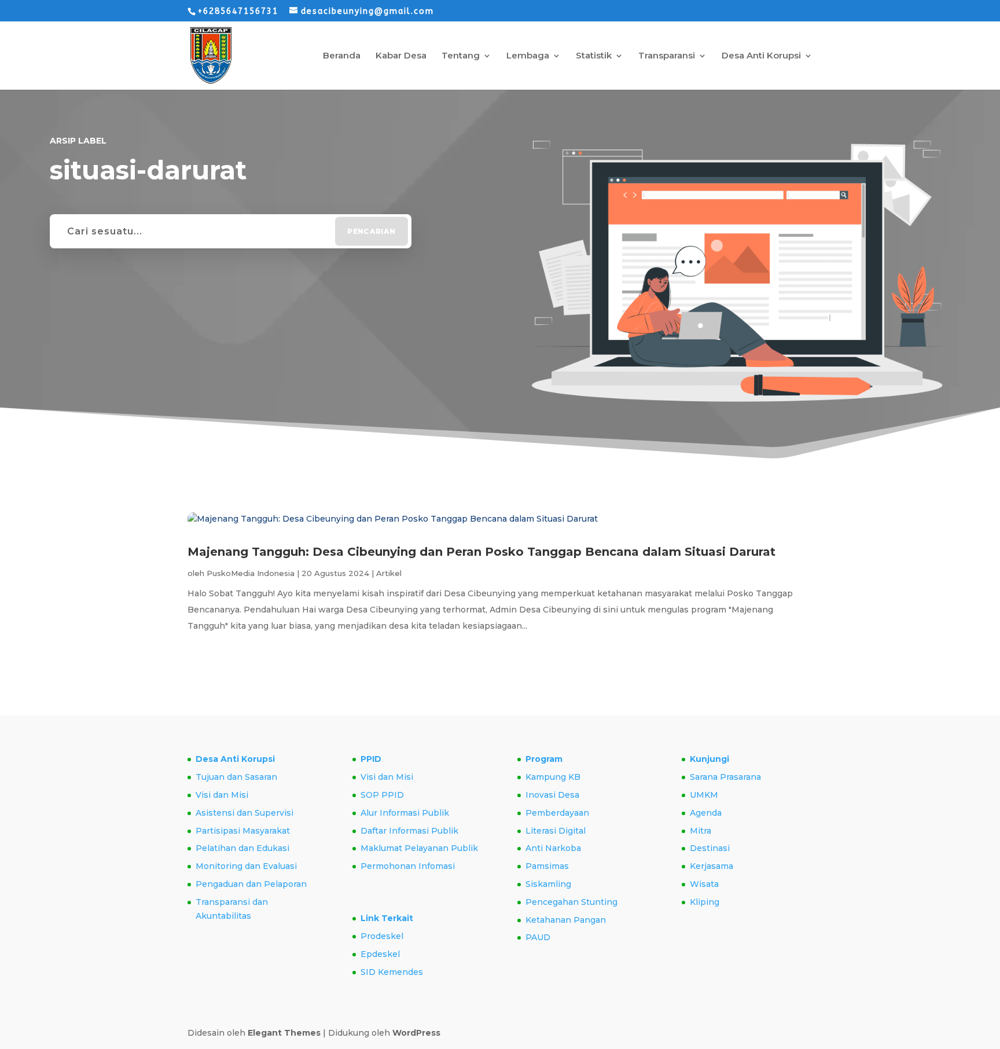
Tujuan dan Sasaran (236, 777)
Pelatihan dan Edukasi (242, 848)
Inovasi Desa (552, 795)
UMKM (704, 795)
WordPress (416, 1033)
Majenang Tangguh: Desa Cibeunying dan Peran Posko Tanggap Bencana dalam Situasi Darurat (481, 552)
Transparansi (666, 56)
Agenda (706, 813)
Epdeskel (380, 954)
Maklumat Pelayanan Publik (419, 848)
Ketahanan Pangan (565, 920)
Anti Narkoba (553, 848)
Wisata (704, 884)
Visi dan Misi (222, 795)
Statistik (594, 56)
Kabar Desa (401, 56)
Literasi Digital (555, 831)
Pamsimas (547, 866)
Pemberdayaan (557, 813)
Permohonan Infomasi (408, 866)
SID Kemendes (392, 972)
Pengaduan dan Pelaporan (251, 884)
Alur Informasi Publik (405, 813)
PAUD (537, 937)
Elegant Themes (284, 1033)
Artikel (389, 573)
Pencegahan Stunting (571, 902)
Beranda (342, 56)
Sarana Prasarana (725, 777)
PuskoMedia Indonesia (251, 573)
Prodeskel (382, 936)
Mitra (700, 831)
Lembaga (527, 56)
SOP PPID (382, 795)
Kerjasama (711, 866)
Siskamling (548, 884)
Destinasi (710, 848)
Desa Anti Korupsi (761, 56)
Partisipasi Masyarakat (243, 831)
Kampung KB (552, 777)
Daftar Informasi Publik (409, 831)
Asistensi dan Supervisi (244, 813)
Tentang (461, 56)
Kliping (704, 902)
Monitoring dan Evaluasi (246, 866)
